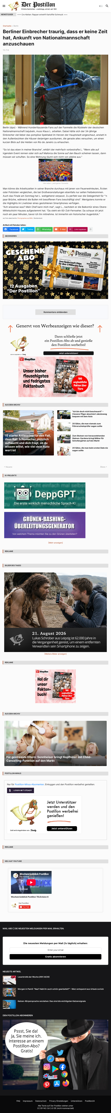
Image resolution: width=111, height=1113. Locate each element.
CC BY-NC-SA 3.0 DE (46, 1108)
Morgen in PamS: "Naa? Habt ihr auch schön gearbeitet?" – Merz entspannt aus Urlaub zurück (61, 989)
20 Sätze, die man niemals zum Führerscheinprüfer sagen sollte (87, 424)
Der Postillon (55, 1106)
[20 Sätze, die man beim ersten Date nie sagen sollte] (64, 451)
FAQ (18, 1101)
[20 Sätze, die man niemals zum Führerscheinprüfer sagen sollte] (64, 426)
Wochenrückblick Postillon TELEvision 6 (29, 897)
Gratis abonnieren (55, 956)
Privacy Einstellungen (58, 1101)
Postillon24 (90, 1101)
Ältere (102, 467)
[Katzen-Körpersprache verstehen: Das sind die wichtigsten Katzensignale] (9, 1004)
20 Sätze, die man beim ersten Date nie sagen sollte (90, 449)
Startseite (7, 26)
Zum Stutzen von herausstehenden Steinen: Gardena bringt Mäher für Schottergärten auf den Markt (88, 438)
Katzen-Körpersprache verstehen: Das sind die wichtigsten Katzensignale (52, 1001)
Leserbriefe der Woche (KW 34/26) (34, 977)
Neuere (9, 467)
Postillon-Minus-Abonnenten (29, 784)
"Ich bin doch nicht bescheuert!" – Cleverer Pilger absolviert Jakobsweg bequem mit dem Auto (89, 413)
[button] (3, 6)
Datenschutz (41, 1101)
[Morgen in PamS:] (9, 992)
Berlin (16, 26)
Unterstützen (76, 1101)
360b (30, 218)
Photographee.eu (23, 218)
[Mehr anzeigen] (90, 229)
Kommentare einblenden (55, 312)
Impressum (28, 1101)
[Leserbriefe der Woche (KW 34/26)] (9, 980)
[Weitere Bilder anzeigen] (55, 654)
